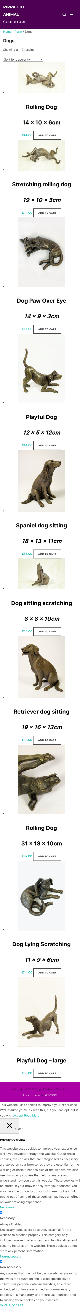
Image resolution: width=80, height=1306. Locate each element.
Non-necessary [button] (10, 1256)
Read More (31, 1115)
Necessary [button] (7, 1207)
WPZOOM (51, 1095)
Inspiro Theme (31, 1095)
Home (7, 31)
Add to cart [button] (47, 135)
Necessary (7, 1218)
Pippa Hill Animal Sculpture (15, 14)
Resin (18, 31)
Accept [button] (18, 1115)
